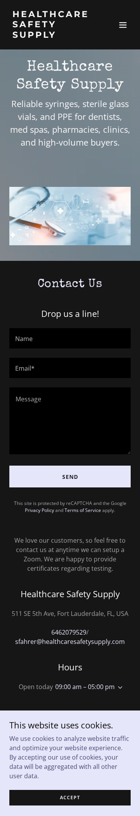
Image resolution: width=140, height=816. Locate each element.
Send (70, 476)
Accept (70, 797)
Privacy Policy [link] (39, 510)
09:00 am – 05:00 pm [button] (85, 686)
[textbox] (70, 338)
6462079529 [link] (68, 632)
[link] (51, 35)
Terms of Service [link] (83, 510)
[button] (123, 25)
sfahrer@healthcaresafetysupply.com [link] (70, 641)
